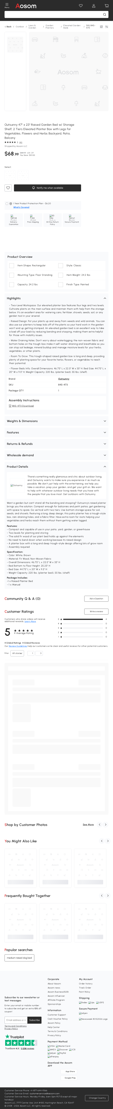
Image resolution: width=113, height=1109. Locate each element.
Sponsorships (54, 1004)
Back (9, 27)
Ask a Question (96, 598)
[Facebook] (7, 990)
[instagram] (13, 990)
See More (88, 824)
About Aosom (54, 983)
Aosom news (54, 988)
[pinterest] (26, 990)
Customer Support (57, 1015)
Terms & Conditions (58, 1031)
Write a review (96, 611)
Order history (85, 983)
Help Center (54, 1027)
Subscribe (34, 1020)
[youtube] (20, 990)
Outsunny (63, 378)
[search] (104, 14)
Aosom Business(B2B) (58, 992)
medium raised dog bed (19, 957)
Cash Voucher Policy (58, 1019)
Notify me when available (49, 187)
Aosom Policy (54, 1023)
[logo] (25, 6)
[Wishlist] (81, 6)
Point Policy (84, 992)
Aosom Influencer (56, 996)
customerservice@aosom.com (45, 1093)
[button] (57, 298)
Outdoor (20, 26)
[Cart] (106, 6)
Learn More (30, 621)
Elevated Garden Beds (72, 26)
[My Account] (93, 6)
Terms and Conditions (16, 1026)
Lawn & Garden (32, 26)
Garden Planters (50, 26)
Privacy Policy (11, 1028)
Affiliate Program (56, 1000)
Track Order (85, 988)
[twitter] (32, 990)
